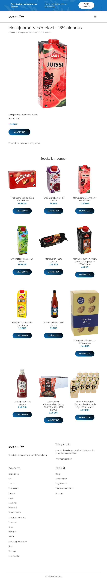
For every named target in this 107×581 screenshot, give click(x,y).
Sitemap (59, 493)
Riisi (10, 546)
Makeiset (12, 507)
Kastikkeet (13, 488)
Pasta (11, 536)
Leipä (10, 498)
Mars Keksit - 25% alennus (53, 260)
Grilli (10, 478)
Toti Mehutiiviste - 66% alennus (53, 324)
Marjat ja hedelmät (17, 517)
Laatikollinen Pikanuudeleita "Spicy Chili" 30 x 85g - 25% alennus (53, 405)
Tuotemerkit (25, 114)
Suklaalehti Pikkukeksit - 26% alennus (85, 342)
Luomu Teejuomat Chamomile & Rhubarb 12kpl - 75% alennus (85, 404)
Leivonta (12, 503)
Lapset (11, 493)
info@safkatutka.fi (63, 459)
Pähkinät (12, 532)
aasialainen (13, 474)
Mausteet (12, 522)
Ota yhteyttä (61, 478)
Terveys (12, 551)
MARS (34, 114)
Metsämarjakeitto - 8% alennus (53, 199)
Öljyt (10, 527)
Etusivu (11, 32)
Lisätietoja (19, 132)
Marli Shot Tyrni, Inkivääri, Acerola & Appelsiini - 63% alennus (85, 261)
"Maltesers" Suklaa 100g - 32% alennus (22, 199)
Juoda (11, 483)
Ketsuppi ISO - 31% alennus (22, 403)
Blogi (57, 474)
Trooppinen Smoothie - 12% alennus (22, 324)
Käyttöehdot (61, 483)
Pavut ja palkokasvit (17, 541)
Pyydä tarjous (86, 5)
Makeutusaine (14, 512)
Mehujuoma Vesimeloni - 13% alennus (85, 199)
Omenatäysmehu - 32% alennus (22, 260)
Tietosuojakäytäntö (64, 488)
